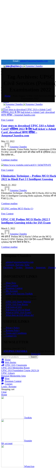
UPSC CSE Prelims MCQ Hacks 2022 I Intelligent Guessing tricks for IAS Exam (26, 221)
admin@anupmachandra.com (34, 61)
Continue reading (9, 160)
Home (7, 96)
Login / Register (8, 386)
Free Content (7, 120)
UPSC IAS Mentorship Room (15, 367)
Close (4, 392)
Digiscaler (35, 354)
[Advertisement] (28, 29)
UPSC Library (8, 373)
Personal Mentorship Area (13, 376)
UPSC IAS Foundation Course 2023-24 (20, 370)
